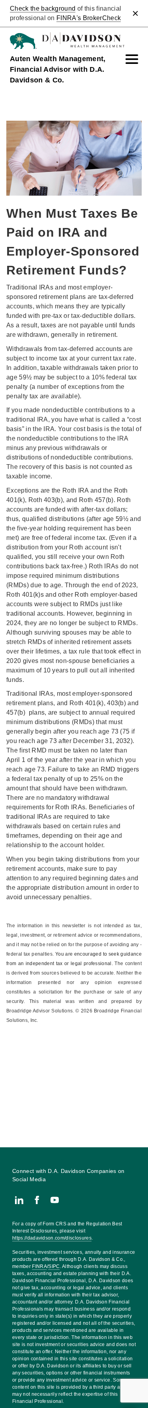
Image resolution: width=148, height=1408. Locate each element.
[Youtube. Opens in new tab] (55, 1200)
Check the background (42, 8)
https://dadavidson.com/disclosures (52, 1238)
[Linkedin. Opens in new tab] (19, 1200)
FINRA (39, 1266)
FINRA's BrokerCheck (88, 18)
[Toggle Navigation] (132, 59)
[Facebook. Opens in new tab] (37, 1200)
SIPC (54, 1266)
